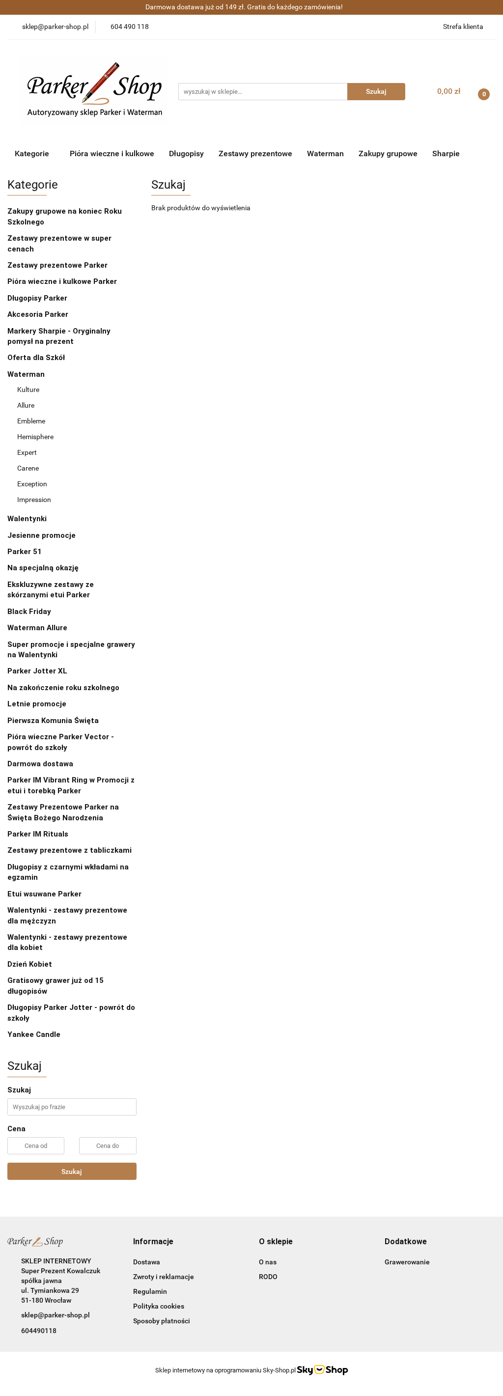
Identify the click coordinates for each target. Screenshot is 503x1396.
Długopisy (186, 153)
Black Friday (29, 611)
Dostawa (146, 1262)
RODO (268, 1277)
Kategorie (33, 153)
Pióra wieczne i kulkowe (112, 153)
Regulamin (150, 1291)
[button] (153, 1242)
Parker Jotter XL (37, 671)
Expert (27, 452)
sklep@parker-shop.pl (55, 1315)
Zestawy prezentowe (255, 153)
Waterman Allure (37, 627)
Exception (32, 484)
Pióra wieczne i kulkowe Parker (63, 281)
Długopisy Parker (38, 298)
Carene (28, 468)
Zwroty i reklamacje (163, 1277)
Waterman (325, 153)
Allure (25, 405)
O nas (268, 1262)
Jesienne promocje (41, 535)
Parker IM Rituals (37, 834)
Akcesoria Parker (37, 314)
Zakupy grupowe (388, 153)
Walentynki (27, 518)
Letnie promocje (36, 703)
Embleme (31, 421)
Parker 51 (24, 551)
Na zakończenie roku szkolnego (63, 687)
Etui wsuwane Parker (44, 894)
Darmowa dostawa (40, 763)
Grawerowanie (407, 1262)
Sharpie (446, 153)
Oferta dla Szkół (36, 357)
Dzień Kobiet (29, 964)
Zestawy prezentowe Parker (57, 265)
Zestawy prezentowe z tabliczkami (69, 850)
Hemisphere (35, 437)
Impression (34, 499)
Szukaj (71, 1171)
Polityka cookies (158, 1306)
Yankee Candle (33, 1034)
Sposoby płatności (161, 1321)
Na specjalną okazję (43, 567)
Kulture (28, 389)
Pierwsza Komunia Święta (53, 720)
